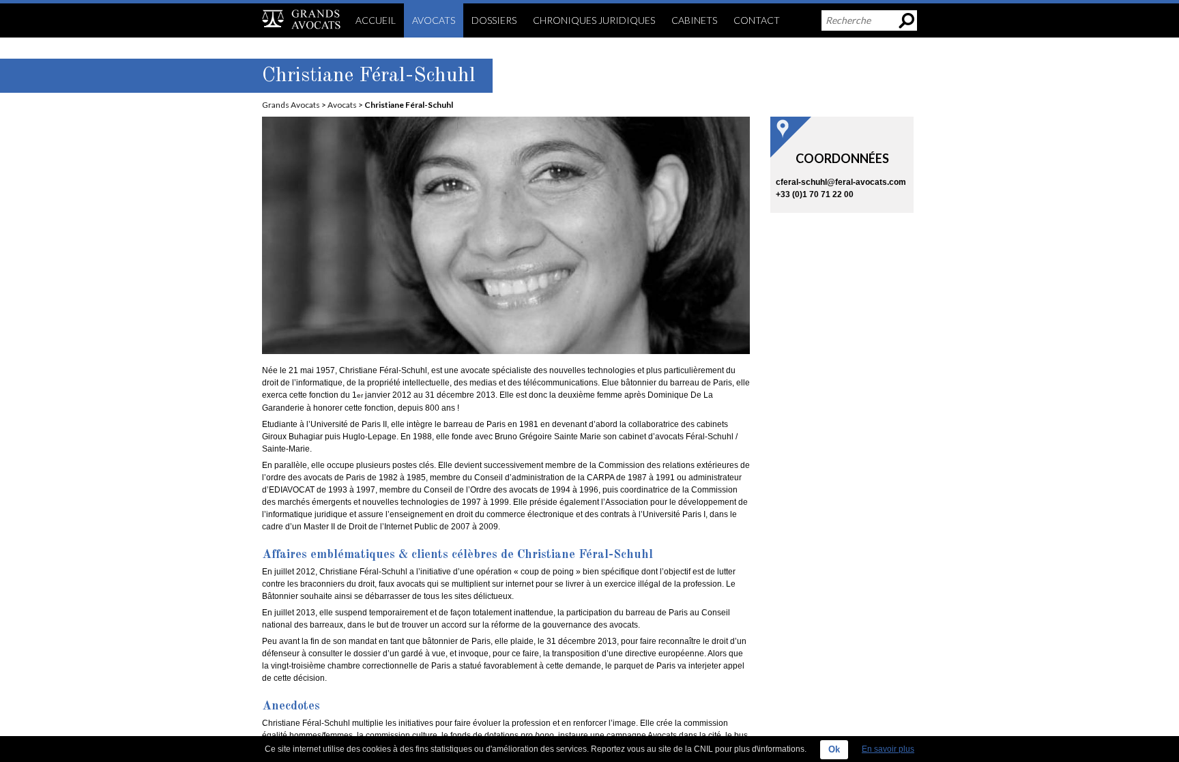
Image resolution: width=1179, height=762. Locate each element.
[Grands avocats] (301, 19)
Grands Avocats (291, 105)
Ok (834, 749)
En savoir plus (888, 749)
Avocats (342, 105)
